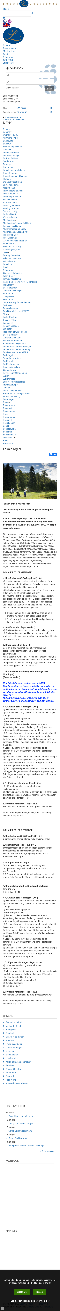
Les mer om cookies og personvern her (29, 1300)
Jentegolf (7, 387)
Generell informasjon (12, 272)
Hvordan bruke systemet (14, 343)
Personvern (8, 243)
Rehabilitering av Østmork (15, 175)
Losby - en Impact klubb (14, 381)
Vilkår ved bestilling (12, 246)
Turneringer (8, 399)
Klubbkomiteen (10, 199)
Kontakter (7, 264)
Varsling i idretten (11, 208)
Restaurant (8, 443)
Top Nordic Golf (10, 234)
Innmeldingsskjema (12, 225)
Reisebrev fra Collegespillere (16, 393)
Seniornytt (7, 431)
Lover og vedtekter (11, 205)
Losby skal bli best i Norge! (20, 1123)
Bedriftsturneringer (11, 364)
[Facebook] (5, 21)
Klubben (7, 178)
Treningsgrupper (10, 384)
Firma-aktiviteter (10, 308)
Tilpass (39, 1291)
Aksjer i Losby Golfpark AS (15, 231)
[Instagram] (10, 21)
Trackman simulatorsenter (15, 331)
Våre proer (8, 293)
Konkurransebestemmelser (18, 1061)
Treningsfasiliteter (11, 152)
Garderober (8, 161)
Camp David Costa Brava (20, 1130)
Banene (6, 45)
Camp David (8, 296)
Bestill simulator (10, 334)
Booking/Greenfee (11, 255)
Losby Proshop (10, 317)
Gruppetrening (9, 369)
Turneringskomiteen (12, 196)
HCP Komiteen (10, 202)
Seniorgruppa (9, 428)
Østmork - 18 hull (11, 134)
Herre (5, 414)
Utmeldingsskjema (11, 249)
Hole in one (8, 167)
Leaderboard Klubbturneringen (17, 346)
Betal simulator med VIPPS (15, 352)
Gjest (5, 54)
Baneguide (8, 140)
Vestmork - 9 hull (10, 137)
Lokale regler (12, 1058)
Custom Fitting (9, 319)
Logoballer (8, 322)
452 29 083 (21, 108)
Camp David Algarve (17, 1138)
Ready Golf (11, 1065)
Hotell (5, 267)
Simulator (7, 328)
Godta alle (22, 1291)
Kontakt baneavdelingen (14, 170)
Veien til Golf (9, 275)
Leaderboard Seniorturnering (16, 349)
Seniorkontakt (9, 434)
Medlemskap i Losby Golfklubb (17, 222)
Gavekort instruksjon (12, 290)
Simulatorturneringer (12, 340)
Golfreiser (7, 305)
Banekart (7, 143)
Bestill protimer (10, 287)
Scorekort (10, 1050)
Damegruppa (9, 405)
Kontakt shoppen (11, 325)
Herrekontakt (9, 422)
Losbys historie (10, 214)
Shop (5, 314)
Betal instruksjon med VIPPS (16, 311)
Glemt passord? (12, 87)
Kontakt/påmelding (11, 396)
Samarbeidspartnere (12, 358)
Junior (6, 375)
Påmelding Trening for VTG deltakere (20, 281)
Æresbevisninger (11, 217)
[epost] (51, 108)
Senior (6, 425)
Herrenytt (7, 419)
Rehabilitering (9, 48)
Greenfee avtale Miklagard (15, 240)
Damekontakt (9, 411)
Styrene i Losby (10, 211)
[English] (6, 24)
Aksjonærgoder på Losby (14, 228)
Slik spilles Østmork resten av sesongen (26, 1145)
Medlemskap (9, 51)
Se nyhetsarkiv (48, 1151)
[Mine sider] (4, 17)
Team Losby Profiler (12, 390)
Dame (6, 402)
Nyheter (6, 128)
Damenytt (7, 408)
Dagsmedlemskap (11, 366)
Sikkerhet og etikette (12, 146)
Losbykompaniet (10, 193)
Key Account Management (15, 372)
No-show (7, 149)
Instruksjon (8, 284)
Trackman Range (11, 155)
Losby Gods (8, 437)
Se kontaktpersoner (13, 117)
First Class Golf (10, 237)
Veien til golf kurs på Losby (20, 1116)
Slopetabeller (12, 1054)
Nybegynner (8, 57)
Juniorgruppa (9, 378)
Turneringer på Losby (13, 190)
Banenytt (7, 164)
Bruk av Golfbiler (10, 158)
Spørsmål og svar (11, 184)
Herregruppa (9, 416)
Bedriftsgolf (8, 355)
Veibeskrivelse (9, 261)
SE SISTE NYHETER (14, 119)
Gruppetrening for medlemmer (17, 302)
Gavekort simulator (12, 337)
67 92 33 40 (22, 112)
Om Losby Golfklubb (12, 181)
